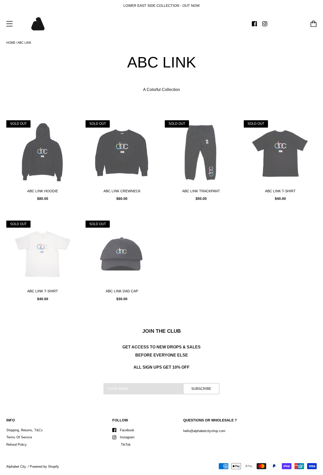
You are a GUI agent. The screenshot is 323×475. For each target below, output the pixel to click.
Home (10, 42)
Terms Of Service (19, 437)
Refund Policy (16, 444)
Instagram (127, 437)
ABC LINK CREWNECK (122, 191)
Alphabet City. (16, 466)
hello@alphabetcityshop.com (204, 431)
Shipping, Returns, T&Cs (24, 430)
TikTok (125, 444)
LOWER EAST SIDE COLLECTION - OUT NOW (161, 6)
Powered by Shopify (44, 466)
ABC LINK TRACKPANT (201, 191)
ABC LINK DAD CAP (122, 291)
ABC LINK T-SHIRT (280, 191)
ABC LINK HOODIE (42, 191)
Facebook (127, 430)
